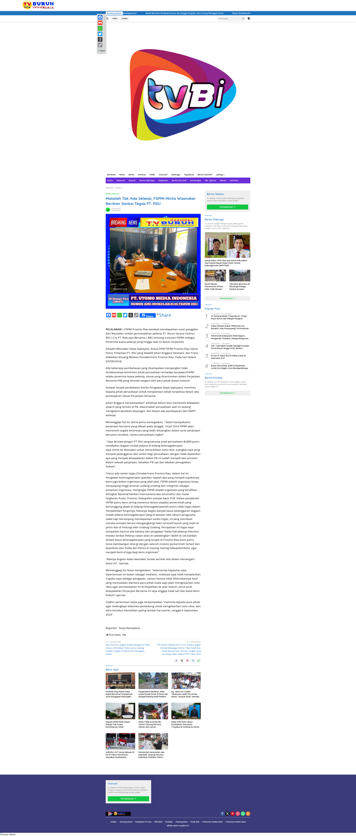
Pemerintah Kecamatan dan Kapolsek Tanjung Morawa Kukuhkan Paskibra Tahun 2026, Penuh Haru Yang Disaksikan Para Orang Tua (152, 755)
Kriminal (142, 174)
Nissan (223, 180)
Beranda (111, 174)
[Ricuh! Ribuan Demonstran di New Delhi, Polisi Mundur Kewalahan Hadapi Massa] (215, 275)
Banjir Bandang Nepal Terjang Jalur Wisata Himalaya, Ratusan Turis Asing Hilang (224, 13)
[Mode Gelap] (249, 18)
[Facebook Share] (176, 661)
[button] (243, 18)
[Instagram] (238, 813)
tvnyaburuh (116, 208)
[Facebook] (101, 17)
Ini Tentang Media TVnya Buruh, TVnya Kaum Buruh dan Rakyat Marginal (229, 317)
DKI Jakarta (210, 180)
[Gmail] (101, 23)
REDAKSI (158, 822)
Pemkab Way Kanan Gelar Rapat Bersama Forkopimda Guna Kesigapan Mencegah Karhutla (119, 694)
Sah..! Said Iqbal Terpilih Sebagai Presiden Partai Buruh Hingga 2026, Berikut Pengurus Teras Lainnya (230, 347)
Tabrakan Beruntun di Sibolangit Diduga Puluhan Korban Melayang (239, 286)
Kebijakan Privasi (143, 822)
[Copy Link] (101, 45)
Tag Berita (189, 174)
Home (122, 174)
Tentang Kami (126, 822)
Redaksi (169, 822)
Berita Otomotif (205, 174)
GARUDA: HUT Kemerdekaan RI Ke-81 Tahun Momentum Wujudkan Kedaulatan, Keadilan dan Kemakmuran (120, 755)
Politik (152, 174)
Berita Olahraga (146, 180)
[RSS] (248, 813)
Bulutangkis (195, 180)
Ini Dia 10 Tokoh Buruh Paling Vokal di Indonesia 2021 (228, 356)
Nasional (121, 180)
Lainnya (219, 174)
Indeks (125, 18)
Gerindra (234, 180)
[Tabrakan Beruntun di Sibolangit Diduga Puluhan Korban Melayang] (239, 275)
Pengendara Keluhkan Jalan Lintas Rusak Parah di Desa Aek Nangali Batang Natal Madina (153, 694)
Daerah (132, 180)
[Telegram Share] (193, 661)
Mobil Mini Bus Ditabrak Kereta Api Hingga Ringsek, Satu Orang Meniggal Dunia (137, 13)
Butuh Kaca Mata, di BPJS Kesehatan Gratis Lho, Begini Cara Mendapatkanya (229, 366)
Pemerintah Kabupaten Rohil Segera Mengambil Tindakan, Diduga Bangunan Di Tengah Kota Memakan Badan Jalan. (229, 337)
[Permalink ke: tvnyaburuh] (108, 209)
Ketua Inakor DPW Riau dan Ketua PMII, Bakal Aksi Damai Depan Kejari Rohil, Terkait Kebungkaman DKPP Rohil (226, 263)
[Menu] (107, 18)
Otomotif (163, 174)
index (115, 18)
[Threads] (101, 39)
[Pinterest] (232, 813)
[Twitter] (101, 34)
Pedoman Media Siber (212, 822)
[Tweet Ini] (182, 661)
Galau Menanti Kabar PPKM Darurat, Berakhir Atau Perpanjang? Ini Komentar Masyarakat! (230, 327)
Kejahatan (163, 180)
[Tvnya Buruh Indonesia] (178, 96)
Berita (131, 174)
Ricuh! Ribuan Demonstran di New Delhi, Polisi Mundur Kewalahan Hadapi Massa (214, 286)
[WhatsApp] (101, 28)
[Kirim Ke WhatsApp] (198, 661)
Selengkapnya (226, 207)
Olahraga (175, 174)
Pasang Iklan (182, 822)
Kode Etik (195, 822)
